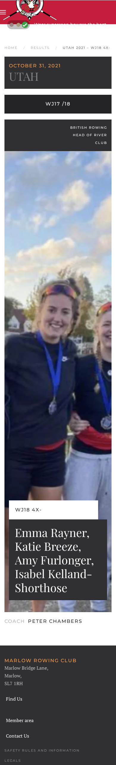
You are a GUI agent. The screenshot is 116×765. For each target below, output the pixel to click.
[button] (3, 12)
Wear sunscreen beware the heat (70, 24)
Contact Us (17, 736)
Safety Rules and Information (42, 750)
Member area (20, 720)
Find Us (14, 699)
